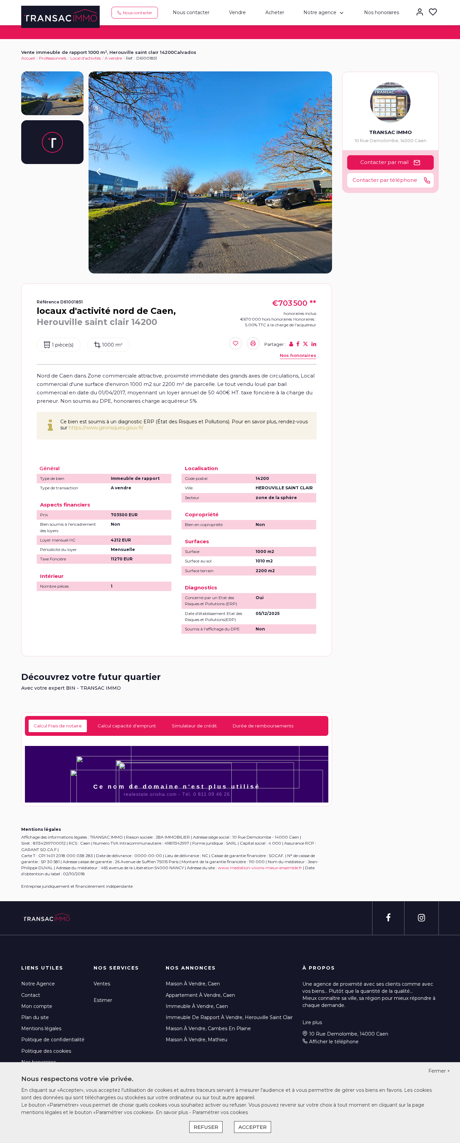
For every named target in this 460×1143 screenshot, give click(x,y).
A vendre (113, 58)
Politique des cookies (46, 1051)
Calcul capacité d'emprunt (127, 725)
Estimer (103, 1000)
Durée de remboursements (263, 725)
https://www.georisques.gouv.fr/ (106, 428)
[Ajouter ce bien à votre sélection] (235, 344)
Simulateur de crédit (194, 725)
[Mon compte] (420, 13)
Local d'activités (85, 58)
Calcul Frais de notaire (58, 725)
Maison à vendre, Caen (193, 984)
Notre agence (319, 12)
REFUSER (206, 1127)
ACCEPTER (252, 1127)
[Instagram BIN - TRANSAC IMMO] (421, 918)
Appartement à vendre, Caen (200, 995)
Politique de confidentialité (53, 1040)
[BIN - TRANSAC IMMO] (60, 16)
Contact (30, 995)
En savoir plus (172, 1112)
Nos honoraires (381, 12)
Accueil (28, 58)
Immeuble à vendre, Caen (197, 1006)
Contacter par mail (384, 162)
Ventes (102, 984)
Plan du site (35, 1017)
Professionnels (52, 58)
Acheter (274, 12)
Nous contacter (191, 12)
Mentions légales (41, 1028)
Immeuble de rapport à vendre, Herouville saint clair (229, 1017)
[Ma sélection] (433, 13)
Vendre (237, 12)
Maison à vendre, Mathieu (196, 1040)
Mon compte (36, 1006)
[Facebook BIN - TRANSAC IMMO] (388, 918)
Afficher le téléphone (334, 1042)
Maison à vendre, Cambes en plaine (208, 1028)
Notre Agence (38, 984)
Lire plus (312, 1022)
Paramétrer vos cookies (220, 1112)
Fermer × (439, 1071)
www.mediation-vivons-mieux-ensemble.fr (260, 867)
